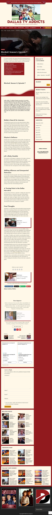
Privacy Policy (39, 509)
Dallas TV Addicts (26, 21)
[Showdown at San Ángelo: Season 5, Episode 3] (5, 424)
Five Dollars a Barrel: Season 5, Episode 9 (29, 441)
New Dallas (39, 66)
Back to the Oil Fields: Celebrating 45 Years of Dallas (45, 482)
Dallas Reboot (40, 64)
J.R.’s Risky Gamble (9, 69)
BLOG (15, 27)
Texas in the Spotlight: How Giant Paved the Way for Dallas (13, 462)
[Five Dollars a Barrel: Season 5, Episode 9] (21, 440)
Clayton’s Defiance (9, 68)
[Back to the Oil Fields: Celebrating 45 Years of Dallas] (38, 481)
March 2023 (38, 137)
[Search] (43, 28)
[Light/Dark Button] (41, 27)
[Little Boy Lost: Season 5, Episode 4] (21, 424)
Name (6, 390)
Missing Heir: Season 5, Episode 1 (12, 417)
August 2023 (38, 125)
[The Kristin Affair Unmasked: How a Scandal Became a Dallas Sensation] (21, 452)
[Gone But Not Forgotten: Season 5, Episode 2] (21, 416)
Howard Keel (14, 142)
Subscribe (48, 27)
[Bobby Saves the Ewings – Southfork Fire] (5, 452)
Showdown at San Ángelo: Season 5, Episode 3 (12, 425)
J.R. (12, 162)
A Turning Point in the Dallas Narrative (13, 72)
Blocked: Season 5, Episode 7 (11, 65)
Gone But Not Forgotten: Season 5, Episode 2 (28, 417)
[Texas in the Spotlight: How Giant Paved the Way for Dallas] (5, 460)
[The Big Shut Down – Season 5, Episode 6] (21, 432)
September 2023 (39, 123)
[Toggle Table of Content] (22, 64)
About (6, 27)
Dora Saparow (17, 301)
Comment (7, 375)
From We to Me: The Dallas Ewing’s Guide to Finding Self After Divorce (42, 103)
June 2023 (38, 130)
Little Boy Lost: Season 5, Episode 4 (29, 425)
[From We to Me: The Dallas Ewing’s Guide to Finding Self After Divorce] (38, 473)
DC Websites (32, 27)
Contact (27, 27)
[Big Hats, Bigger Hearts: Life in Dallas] (21, 460)
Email (6, 394)
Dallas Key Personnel (42, 72)
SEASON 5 (3, 49)
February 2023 (39, 139)
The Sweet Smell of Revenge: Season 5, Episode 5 (13, 433)
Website (6, 398)
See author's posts (17, 326)
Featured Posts (12, 451)
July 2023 (38, 127)
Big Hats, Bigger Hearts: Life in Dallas (29, 462)
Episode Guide (21, 27)
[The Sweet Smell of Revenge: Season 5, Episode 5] (5, 432)
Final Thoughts (8, 73)
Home (2, 27)
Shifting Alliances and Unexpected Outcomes (14, 71)
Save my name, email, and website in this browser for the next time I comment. (17, 403)
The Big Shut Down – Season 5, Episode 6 (29, 433)
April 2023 (38, 134)
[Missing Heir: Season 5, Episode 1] (5, 416)
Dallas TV (11, 27)
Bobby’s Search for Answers (11, 67)
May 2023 (38, 132)
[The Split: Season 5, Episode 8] (5, 440)
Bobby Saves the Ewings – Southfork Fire (13, 454)
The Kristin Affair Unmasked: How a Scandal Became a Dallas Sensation (29, 455)
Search (38, 82)
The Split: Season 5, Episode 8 (12, 441)
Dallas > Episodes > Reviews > (43, 76)
